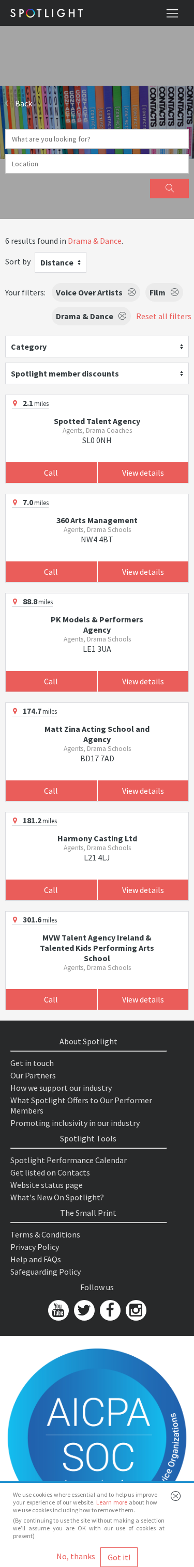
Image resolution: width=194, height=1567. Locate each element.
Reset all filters (163, 316)
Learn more (111, 1502)
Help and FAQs (35, 1259)
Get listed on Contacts (50, 1172)
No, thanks (75, 1556)
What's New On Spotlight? (57, 1197)
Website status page (46, 1185)
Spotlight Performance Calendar (68, 1160)
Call (51, 472)
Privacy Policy (34, 1247)
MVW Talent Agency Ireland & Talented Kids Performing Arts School (97, 947)
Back (22, 103)
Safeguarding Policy (45, 1271)
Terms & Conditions (45, 1234)
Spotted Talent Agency (97, 421)
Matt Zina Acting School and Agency (97, 734)
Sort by (18, 261)
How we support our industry (61, 1088)
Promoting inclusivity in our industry (75, 1123)
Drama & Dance (95, 241)
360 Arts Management (97, 520)
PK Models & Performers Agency (97, 624)
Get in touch (32, 1063)
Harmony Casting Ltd (97, 838)
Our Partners (33, 1075)
